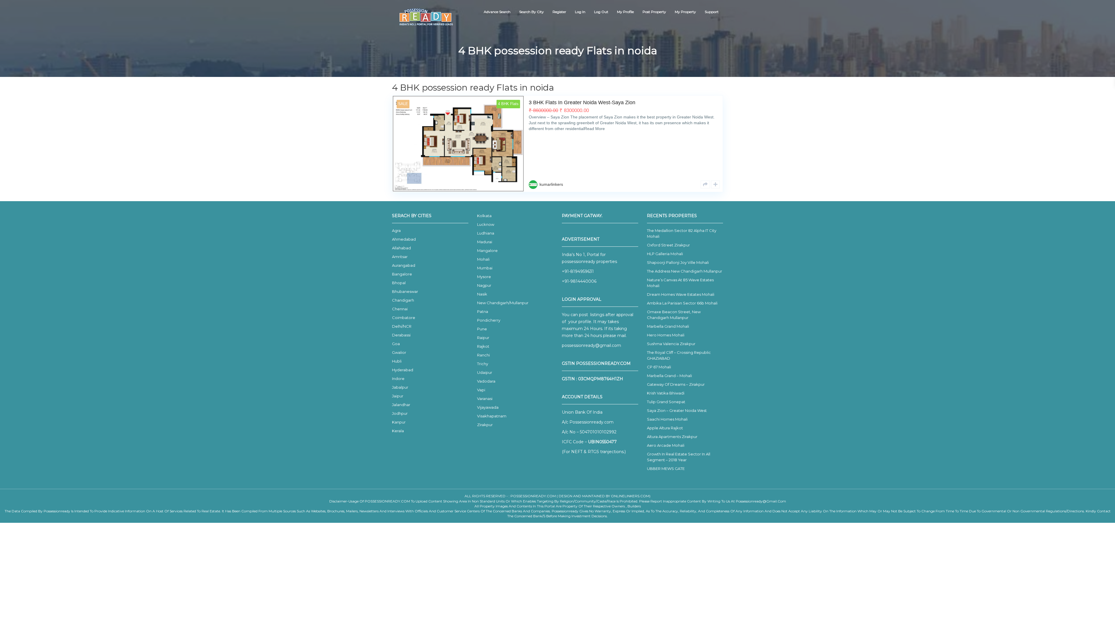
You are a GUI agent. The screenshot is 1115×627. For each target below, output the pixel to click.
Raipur (483, 337)
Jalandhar (401, 404)
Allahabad (401, 248)
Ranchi (483, 355)
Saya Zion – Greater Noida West (677, 410)
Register (559, 12)
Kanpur (399, 422)
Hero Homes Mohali (665, 335)
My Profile (625, 12)
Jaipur (397, 396)
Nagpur (484, 285)
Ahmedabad (404, 239)
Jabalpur (400, 387)
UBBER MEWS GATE (666, 468)
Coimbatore (403, 317)
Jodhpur (400, 413)
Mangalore (487, 250)
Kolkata (484, 215)
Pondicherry (488, 320)
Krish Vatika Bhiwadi (665, 393)
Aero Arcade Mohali (665, 445)
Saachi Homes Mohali (667, 419)
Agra (396, 230)
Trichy (482, 363)
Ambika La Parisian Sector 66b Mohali (682, 303)
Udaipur (484, 372)
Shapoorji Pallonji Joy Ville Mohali (678, 262)
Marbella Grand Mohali (668, 326)
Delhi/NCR (401, 326)
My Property (685, 12)
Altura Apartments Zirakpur (672, 436)
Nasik (482, 294)
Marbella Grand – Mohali (669, 375)
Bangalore (402, 274)
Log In (580, 12)
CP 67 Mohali (659, 367)
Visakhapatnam (491, 416)
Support (712, 12)
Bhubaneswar (405, 291)
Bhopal (399, 282)
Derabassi (401, 335)
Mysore (484, 276)
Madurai (484, 241)
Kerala (398, 430)
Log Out (601, 12)
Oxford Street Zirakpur (668, 245)
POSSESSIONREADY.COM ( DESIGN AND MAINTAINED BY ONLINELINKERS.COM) (580, 496)
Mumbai (484, 268)
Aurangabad (403, 265)
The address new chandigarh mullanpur (684, 271)
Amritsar (400, 256)
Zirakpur (485, 424)
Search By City (531, 12)
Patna (482, 311)
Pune (482, 329)
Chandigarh (403, 300)
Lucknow (485, 224)
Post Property (654, 12)
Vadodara (486, 381)
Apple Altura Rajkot (665, 428)
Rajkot (483, 346)
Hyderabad (402, 369)
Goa (396, 343)
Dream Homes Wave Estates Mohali (680, 294)
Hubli (397, 361)
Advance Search (497, 12)
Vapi (481, 390)
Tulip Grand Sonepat (666, 401)
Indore (398, 378)
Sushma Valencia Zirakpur (671, 343)
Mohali (483, 259)
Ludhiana (485, 233)
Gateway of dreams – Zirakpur (676, 384)
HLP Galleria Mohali (665, 253)
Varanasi (484, 398)
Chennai (400, 309)
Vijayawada (488, 407)
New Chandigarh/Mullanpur (502, 302)
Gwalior (399, 352)
